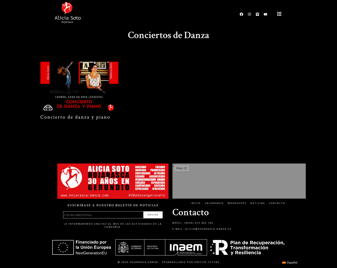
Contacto (277, 203)
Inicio (196, 203)
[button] (279, 14)
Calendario (214, 203)
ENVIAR (153, 214)
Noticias (257, 203)
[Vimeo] (257, 14)
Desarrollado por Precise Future (191, 262)
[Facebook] (241, 14)
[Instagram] (249, 14)
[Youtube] (265, 14)
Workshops (237, 203)
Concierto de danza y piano (75, 117)
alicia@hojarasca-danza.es (208, 228)
